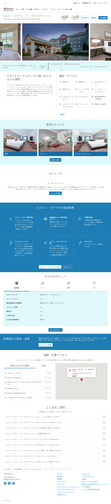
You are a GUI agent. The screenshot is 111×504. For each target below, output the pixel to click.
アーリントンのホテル (36, 469)
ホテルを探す (7, 469)
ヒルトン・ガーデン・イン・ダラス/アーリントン (57, 469)
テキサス (25, 469)
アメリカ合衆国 (17, 469)
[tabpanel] (55, 308)
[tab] (17, 285)
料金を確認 (104, 18)
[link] (54, 64)
